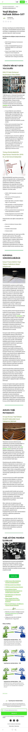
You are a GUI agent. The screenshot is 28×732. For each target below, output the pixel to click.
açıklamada (19, 315)
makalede (5, 105)
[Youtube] (17, 720)
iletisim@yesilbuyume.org (11, 613)
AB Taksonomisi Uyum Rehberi (13, 584)
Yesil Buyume (10, 17)
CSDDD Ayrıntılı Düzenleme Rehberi (14, 587)
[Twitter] (10, 720)
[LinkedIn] (14, 720)
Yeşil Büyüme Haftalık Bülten (8, 6)
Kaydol (22, 1)
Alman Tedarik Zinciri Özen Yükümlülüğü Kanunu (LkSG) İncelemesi (12, 600)
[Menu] (26, 2)
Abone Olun (14, 576)
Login (17, 1)
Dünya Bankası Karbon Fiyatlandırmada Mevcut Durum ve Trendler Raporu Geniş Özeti (13, 591)
